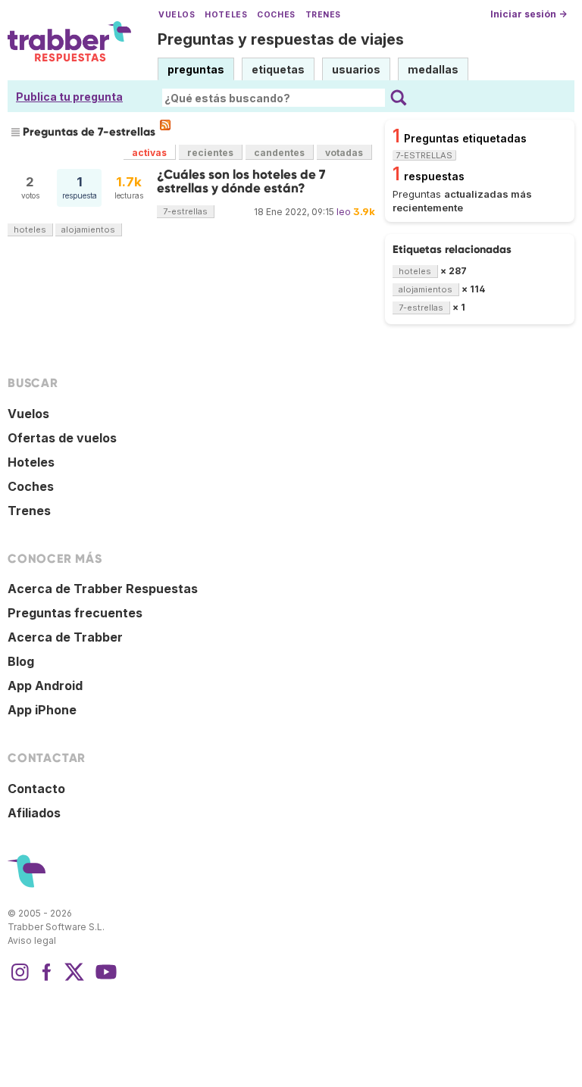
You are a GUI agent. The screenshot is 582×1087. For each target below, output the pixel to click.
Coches (276, 15)
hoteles (30, 229)
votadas (344, 152)
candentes (279, 152)
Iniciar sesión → (528, 14)
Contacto (36, 788)
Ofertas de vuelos (62, 437)
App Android (45, 685)
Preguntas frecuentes (75, 612)
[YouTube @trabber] (103, 979)
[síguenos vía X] (74, 979)
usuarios (356, 69)
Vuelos (176, 15)
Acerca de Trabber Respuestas (103, 588)
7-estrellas (185, 211)
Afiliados (34, 812)
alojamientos (88, 229)
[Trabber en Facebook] (47, 979)
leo (343, 211)
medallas (433, 69)
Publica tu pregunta (69, 96)
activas (149, 152)
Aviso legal (32, 940)
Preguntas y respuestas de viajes (281, 39)
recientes (210, 152)
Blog (21, 661)
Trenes (323, 15)
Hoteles (226, 15)
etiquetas (278, 69)
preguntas (195, 69)
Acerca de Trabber (65, 637)
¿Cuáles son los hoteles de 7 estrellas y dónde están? (241, 181)
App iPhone (42, 709)
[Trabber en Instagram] (20, 979)
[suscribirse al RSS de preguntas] (165, 125)
